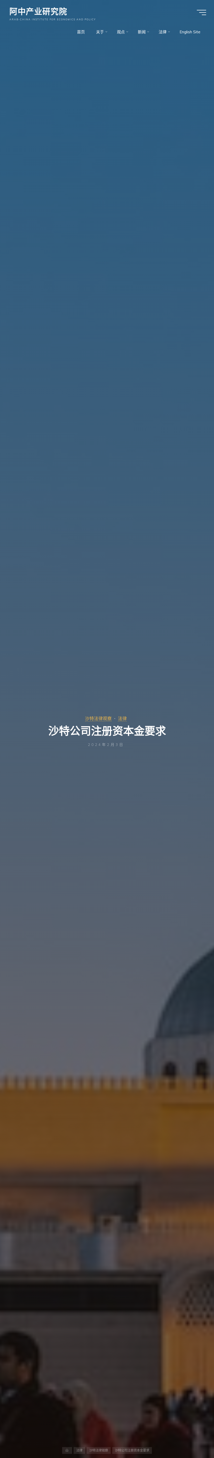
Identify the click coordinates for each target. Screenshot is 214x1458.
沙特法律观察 (98, 718)
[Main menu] (201, 12)
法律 (122, 718)
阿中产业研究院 (38, 10)
